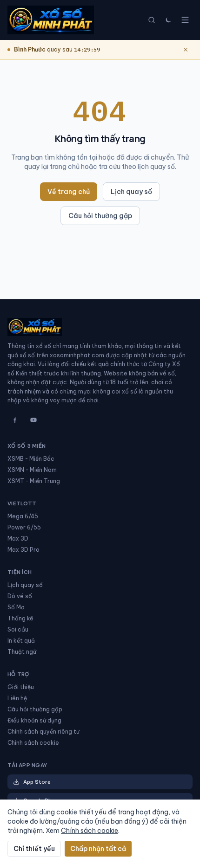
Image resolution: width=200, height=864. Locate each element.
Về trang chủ (68, 191)
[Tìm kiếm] (151, 20)
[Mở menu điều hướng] (185, 20)
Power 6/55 (24, 527)
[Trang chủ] (50, 20)
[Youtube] (33, 420)
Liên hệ (17, 698)
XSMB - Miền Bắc (30, 458)
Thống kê (20, 618)
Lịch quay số (131, 191)
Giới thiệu (20, 686)
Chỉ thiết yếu (34, 849)
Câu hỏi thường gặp (100, 216)
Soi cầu (17, 629)
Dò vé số (19, 596)
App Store (37, 782)
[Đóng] (186, 50)
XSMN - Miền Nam (32, 469)
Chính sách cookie (33, 742)
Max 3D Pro (23, 549)
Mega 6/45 (22, 516)
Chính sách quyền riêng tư (43, 731)
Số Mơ (16, 607)
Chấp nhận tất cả (98, 849)
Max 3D (17, 538)
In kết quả (21, 640)
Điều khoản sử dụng (34, 720)
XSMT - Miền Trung (33, 480)
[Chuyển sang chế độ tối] (168, 20)
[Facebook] (14, 420)
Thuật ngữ (21, 651)
